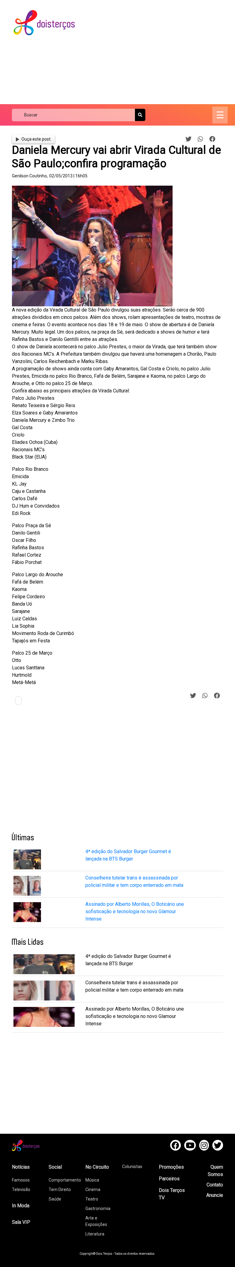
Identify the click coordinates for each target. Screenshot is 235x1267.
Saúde (55, 1199)
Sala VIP (21, 1222)
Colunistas (132, 1166)
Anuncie (214, 1195)
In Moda (20, 1205)
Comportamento (65, 1180)
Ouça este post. (36, 139)
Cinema (92, 1189)
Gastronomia (97, 1208)
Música (92, 1180)
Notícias (21, 1167)
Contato (215, 1185)
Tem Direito (60, 1189)
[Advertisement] (160, 52)
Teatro (91, 1199)
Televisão (21, 1189)
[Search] (140, 115)
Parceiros (169, 1179)
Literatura (94, 1233)
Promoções (171, 1167)
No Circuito (97, 1167)
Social (55, 1167)
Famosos (21, 1180)
